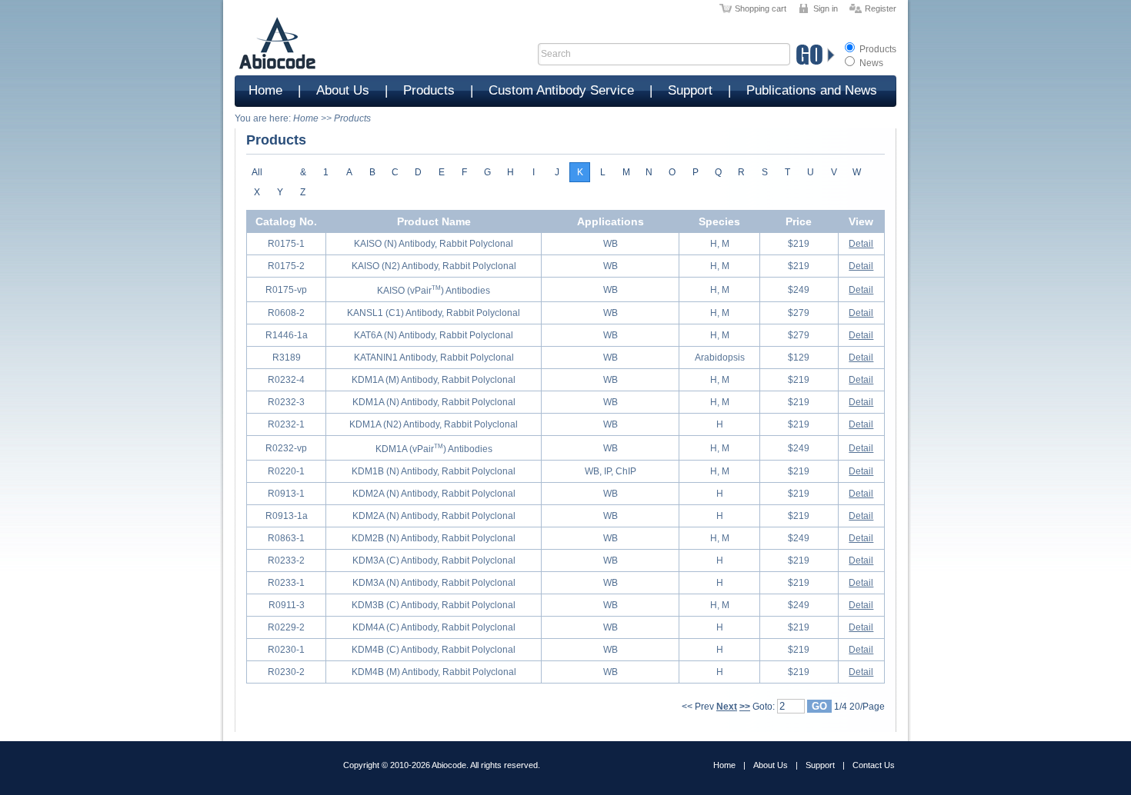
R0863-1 (286, 538)
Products (876, 49)
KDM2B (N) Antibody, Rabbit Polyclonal (433, 538)
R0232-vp (286, 448)
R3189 (286, 357)
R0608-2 (286, 313)
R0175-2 (286, 266)
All (257, 172)
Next (726, 706)
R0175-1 (286, 243)
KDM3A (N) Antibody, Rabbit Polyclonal (433, 582)
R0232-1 (286, 424)
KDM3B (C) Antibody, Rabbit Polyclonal (433, 605)
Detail (861, 243)
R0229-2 (286, 627)
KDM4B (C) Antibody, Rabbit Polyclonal (433, 649)
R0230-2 (286, 672)
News (870, 63)
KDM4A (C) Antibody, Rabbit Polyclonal (433, 627)
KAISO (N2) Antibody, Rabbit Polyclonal (434, 266)
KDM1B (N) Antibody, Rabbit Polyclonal (433, 471)
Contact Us (873, 765)
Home (265, 90)
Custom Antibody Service (561, 90)
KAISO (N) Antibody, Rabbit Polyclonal (433, 243)
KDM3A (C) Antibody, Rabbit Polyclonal (433, 560)
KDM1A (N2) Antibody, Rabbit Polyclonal (433, 424)
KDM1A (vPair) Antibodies (433, 449)
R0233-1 (286, 582)
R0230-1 (286, 649)
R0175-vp (286, 289)
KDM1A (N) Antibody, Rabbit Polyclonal (433, 402)
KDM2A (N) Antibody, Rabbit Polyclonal (433, 493)
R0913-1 (286, 493)
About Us (342, 90)
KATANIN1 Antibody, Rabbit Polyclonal (434, 357)
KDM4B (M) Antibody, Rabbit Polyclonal (434, 672)
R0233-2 (286, 560)
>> (744, 706)
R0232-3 (286, 402)
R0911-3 (287, 605)
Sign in (825, 8)
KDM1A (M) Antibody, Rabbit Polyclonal (433, 379)
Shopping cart (760, 8)
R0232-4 (286, 379)
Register (880, 8)
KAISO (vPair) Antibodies (433, 290)
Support (690, 90)
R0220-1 (286, 471)
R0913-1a (286, 516)
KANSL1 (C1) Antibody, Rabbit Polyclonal (433, 313)
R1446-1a (286, 335)
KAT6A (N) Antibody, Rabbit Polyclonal (433, 335)
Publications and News (811, 90)
